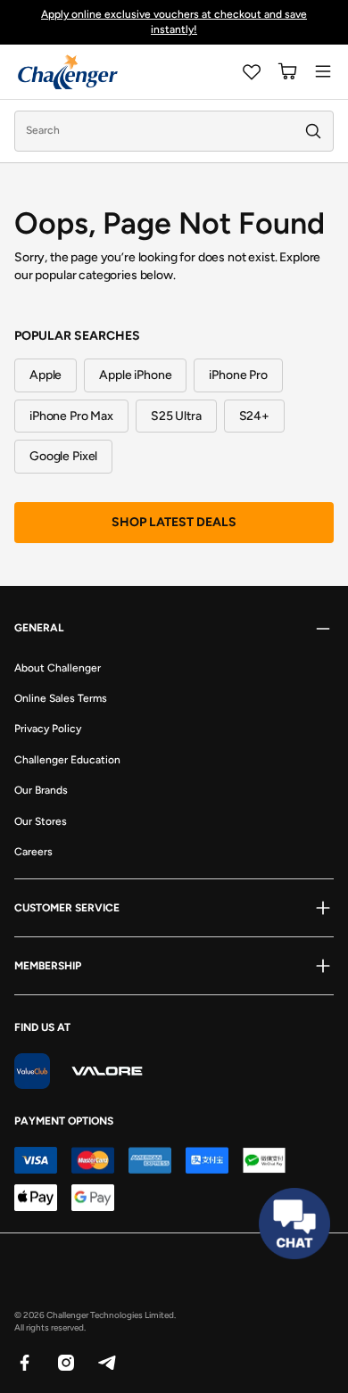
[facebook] (24, 1362)
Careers (33, 851)
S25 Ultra (176, 416)
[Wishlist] (251, 71)
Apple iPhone (135, 375)
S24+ (254, 416)
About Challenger (57, 668)
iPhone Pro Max (71, 416)
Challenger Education (67, 760)
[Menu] (323, 71)
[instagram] (65, 1362)
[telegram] (106, 1362)
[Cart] (287, 71)
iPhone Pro (238, 375)
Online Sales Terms (60, 698)
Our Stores (40, 821)
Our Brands (41, 790)
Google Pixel (63, 456)
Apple (45, 375)
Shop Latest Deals (174, 522)
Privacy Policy (47, 728)
